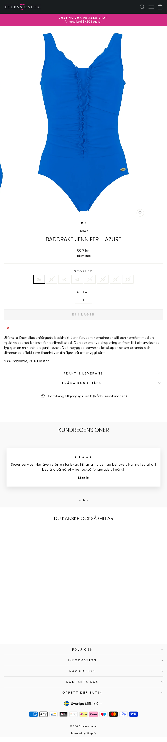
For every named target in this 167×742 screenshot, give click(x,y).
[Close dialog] (162, 336)
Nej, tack (125, 403)
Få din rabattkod (125, 392)
